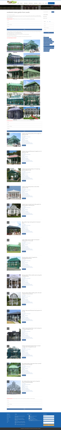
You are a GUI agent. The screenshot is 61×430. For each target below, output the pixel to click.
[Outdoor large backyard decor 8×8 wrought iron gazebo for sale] (14, 139)
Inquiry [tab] (45, 21)
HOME (18, 3)
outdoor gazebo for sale (46, 37)
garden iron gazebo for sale (46, 49)
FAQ (43, 3)
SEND (24, 29)
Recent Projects (36, 3)
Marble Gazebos (31, 3)
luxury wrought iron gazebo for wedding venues (48, 41)
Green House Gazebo (42, 7)
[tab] (50, 21)
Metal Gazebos (26, 3)
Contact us (46, 3)
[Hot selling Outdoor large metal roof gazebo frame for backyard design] (14, 387)
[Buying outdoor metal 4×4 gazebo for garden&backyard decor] (14, 263)
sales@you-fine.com (51, 3)
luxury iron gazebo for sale (46, 44)
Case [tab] (47, 21)
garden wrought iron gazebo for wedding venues (48, 48)
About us (21, 3)
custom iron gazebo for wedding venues (48, 40)
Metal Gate (40, 3)
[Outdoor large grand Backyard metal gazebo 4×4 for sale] (14, 316)
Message (38, 7)
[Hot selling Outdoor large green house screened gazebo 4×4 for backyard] (14, 369)
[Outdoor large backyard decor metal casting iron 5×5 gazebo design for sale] (14, 334)
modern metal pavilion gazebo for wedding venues (48, 46)
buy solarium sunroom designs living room (20, 424)
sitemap (39, 428)
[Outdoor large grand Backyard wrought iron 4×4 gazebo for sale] (14, 157)
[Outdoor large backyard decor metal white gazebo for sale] (14, 192)
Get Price (24, 145)
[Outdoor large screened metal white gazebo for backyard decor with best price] (14, 210)
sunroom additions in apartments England (20, 421)
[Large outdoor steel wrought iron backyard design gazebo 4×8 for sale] (14, 245)
